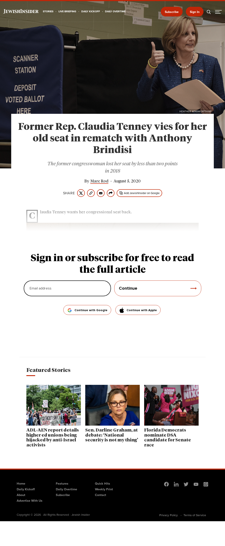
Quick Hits (102, 483)
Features (62, 483)
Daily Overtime (66, 489)
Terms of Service (194, 515)
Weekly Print (104, 489)
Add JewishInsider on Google (142, 193)
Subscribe (172, 12)
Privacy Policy (168, 515)
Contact (100, 494)
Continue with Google (90, 310)
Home (21, 483)
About (21, 494)
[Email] (101, 193)
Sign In (195, 12)
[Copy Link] (91, 193)
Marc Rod (99, 181)
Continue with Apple (142, 310)
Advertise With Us (29, 500)
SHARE (69, 193)
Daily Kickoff (26, 489)
